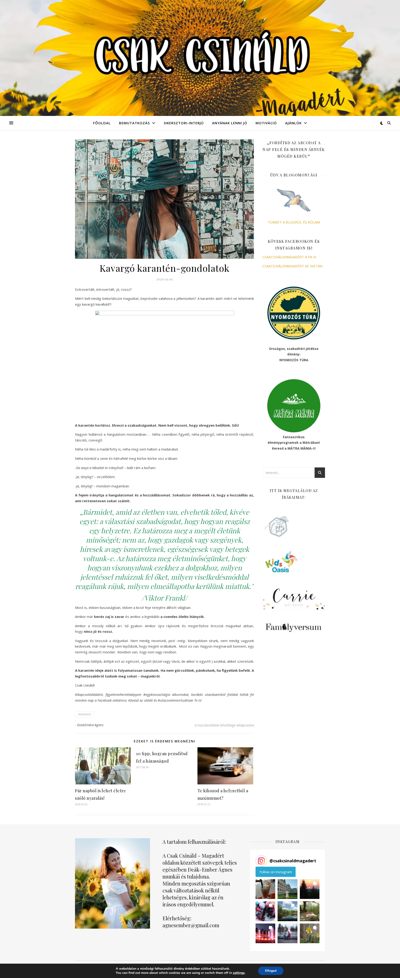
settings (239, 973)
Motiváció (266, 123)
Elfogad (270, 970)
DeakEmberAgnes (90, 725)
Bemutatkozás (134, 123)
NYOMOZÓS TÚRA (293, 360)
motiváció (84, 714)
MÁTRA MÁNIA (300, 448)
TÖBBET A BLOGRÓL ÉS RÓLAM (294, 222)
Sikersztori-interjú (184, 123)
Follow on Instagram (275, 871)
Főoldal (102, 123)
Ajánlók (293, 123)
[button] (265, 889)
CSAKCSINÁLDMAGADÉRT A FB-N (289, 257)
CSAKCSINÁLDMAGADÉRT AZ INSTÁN (292, 266)
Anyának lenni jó (229, 123)
